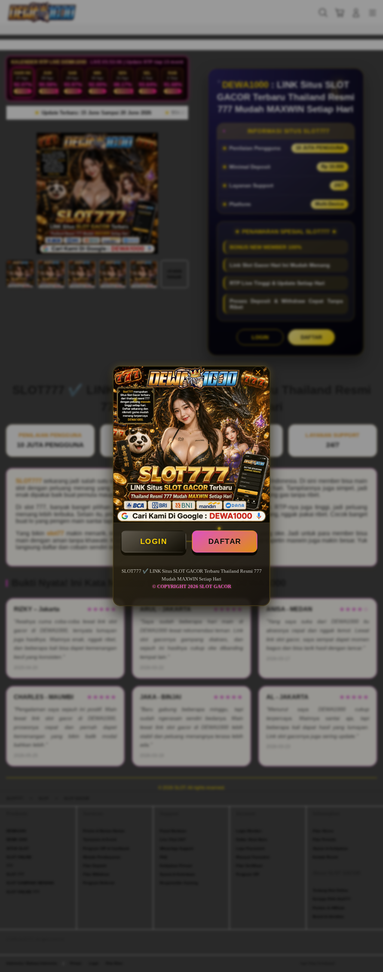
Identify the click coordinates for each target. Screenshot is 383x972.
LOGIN (153, 541)
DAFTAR (224, 541)
